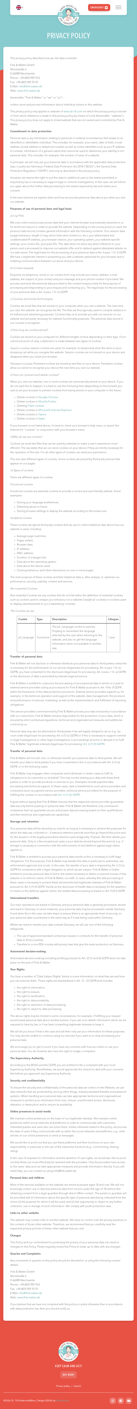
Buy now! (68, 1375)
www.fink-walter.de (28, 91)
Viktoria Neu (62, 1401)
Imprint (77, 1386)
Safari (41, 418)
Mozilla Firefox (47, 401)
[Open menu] (118, 8)
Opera (42, 414)
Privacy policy (63, 1386)
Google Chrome (48, 397)
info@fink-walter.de (30, 86)
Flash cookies (36, 406)
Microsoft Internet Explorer (55, 410)
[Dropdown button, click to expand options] (19, 7)
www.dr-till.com (73, 111)
